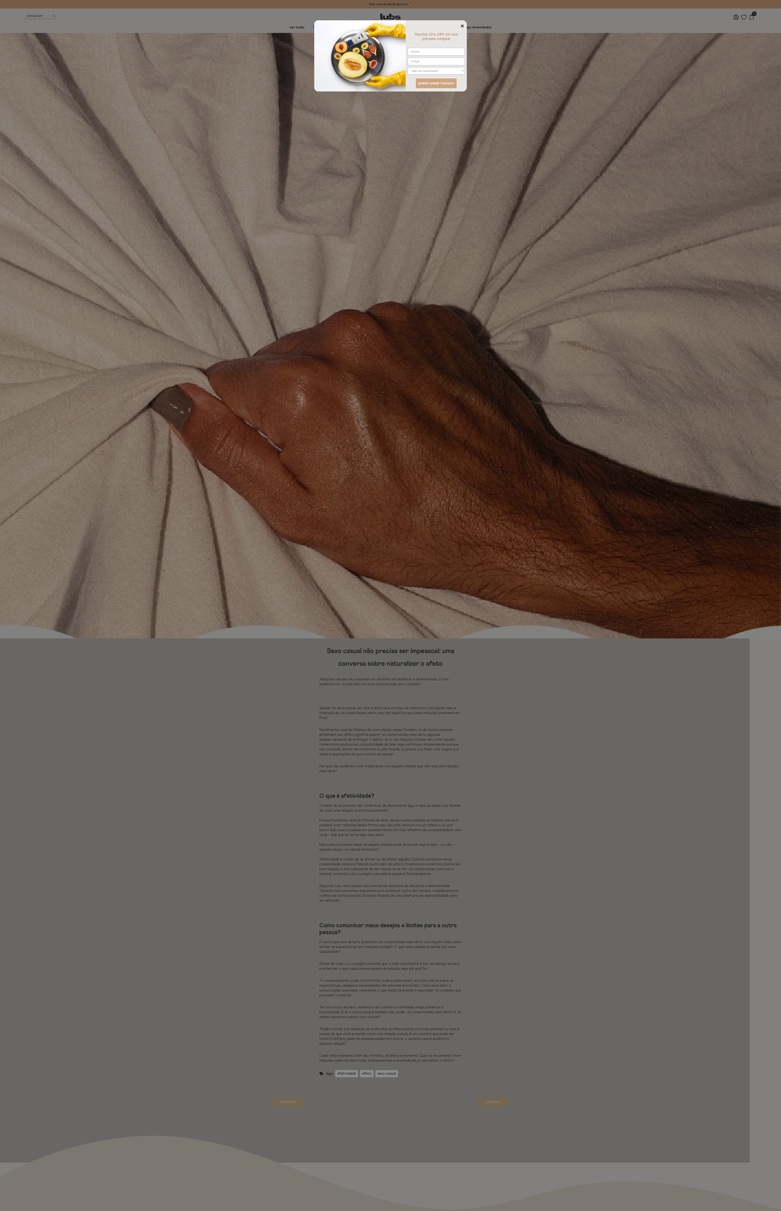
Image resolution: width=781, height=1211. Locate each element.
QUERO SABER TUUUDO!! (436, 83)
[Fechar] (462, 24)
